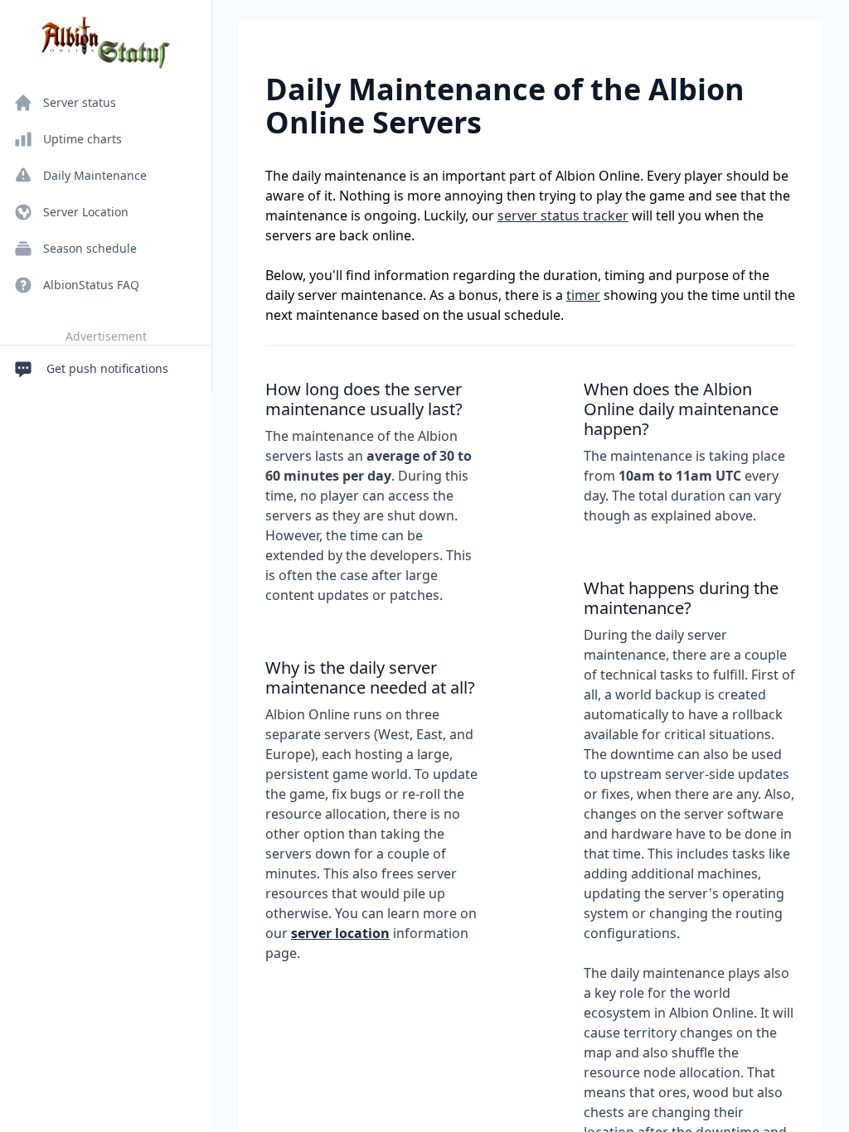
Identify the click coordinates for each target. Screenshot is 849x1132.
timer (583, 295)
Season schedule (90, 248)
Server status (79, 102)
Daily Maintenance (95, 175)
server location (340, 933)
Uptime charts (82, 139)
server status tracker (562, 215)
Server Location (86, 212)
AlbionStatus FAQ (91, 285)
